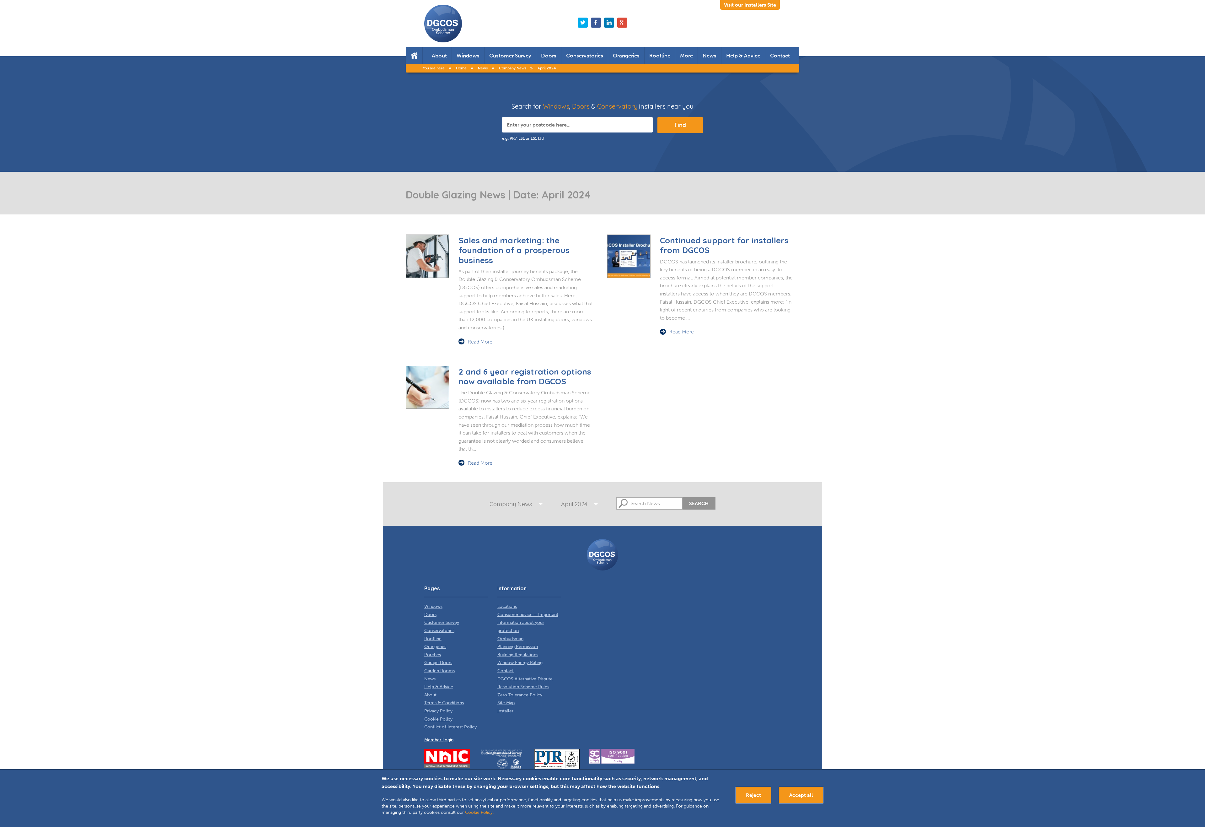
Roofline (659, 55)
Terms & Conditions (444, 702)
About (439, 55)
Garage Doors (438, 662)
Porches (432, 654)
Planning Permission (517, 646)
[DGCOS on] (609, 23)
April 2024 (574, 504)
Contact (780, 55)
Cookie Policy (438, 719)
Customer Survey (510, 55)
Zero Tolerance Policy (519, 695)
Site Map (506, 702)
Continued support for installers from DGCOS (724, 245)
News (709, 55)
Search (699, 503)
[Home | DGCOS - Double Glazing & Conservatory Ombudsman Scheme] (443, 23)
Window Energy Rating (520, 662)
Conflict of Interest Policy (450, 727)
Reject (753, 795)
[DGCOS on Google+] (622, 23)
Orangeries (626, 55)
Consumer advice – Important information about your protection (527, 622)
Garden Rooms (439, 670)
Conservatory (617, 106)
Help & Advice (743, 55)
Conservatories (584, 55)
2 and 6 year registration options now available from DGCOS (524, 376)
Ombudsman (510, 638)
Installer (505, 711)
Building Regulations (517, 654)
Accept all (801, 795)
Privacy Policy (438, 711)
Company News (511, 504)
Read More (480, 342)
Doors (548, 55)
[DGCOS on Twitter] (583, 23)
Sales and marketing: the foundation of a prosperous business (514, 250)
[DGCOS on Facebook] (596, 23)
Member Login (438, 740)
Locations (507, 606)
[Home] (414, 55)
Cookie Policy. (479, 812)
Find (680, 125)
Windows (468, 55)
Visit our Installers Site (750, 5)
